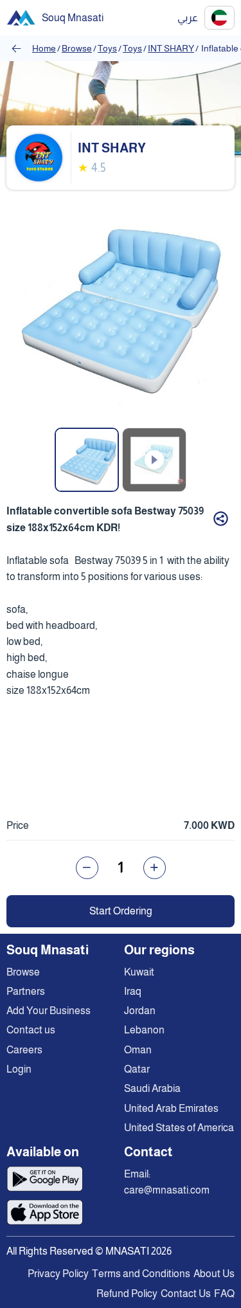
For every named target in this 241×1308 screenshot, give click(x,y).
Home (44, 48)
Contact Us (186, 1293)
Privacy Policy (58, 1273)
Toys (107, 48)
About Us (214, 1273)
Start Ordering (120, 910)
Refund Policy (126, 1293)
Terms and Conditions (141, 1273)
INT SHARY (171, 48)
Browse (77, 48)
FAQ (224, 1293)
